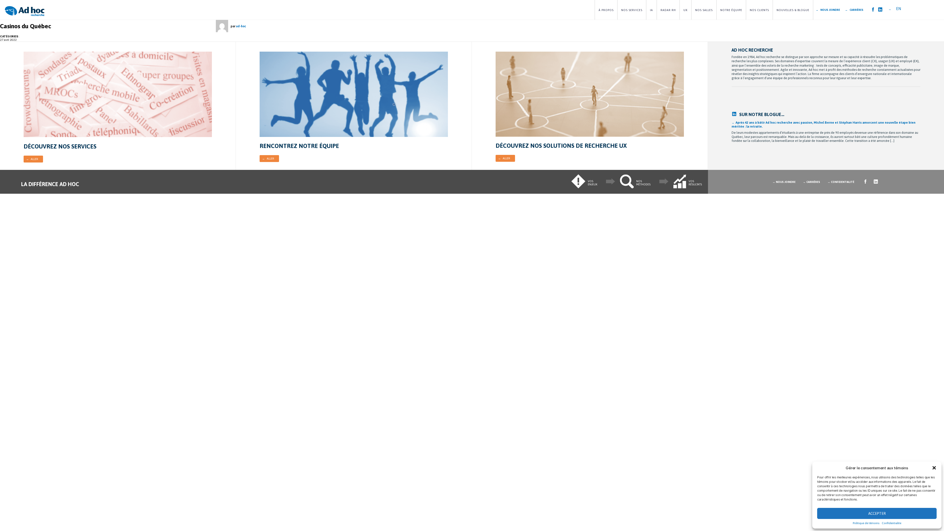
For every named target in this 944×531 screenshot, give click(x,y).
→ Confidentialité (840, 181)
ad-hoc (241, 26)
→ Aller (32, 159)
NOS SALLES (704, 10)
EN (898, 8)
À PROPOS (606, 10)
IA (651, 10)
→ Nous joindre (828, 9)
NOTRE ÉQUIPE (731, 10)
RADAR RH (668, 10)
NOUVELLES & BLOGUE (793, 10)
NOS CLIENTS (759, 10)
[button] (934, 467)
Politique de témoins (866, 523)
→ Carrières (854, 9)
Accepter (877, 513)
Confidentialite (891, 523)
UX (685, 10)
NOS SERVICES (631, 10)
